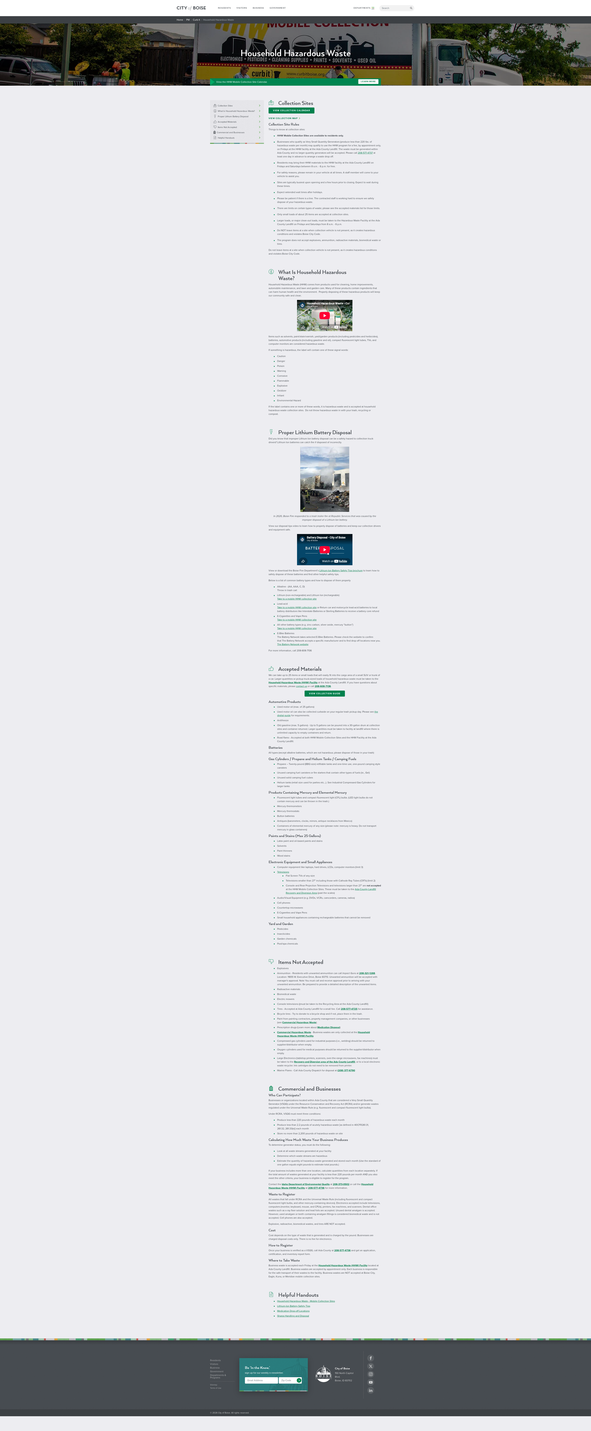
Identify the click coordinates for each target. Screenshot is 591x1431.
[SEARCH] (411, 8)
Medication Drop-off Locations (293, 1311)
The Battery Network (288, 644)
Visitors (241, 8)
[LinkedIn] (371, 1391)
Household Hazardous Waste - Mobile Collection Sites (306, 1301)
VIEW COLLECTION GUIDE (324, 693)
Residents (224, 8)
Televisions (283, 872)
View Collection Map (283, 118)
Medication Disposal (328, 1027)
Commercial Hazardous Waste (299, 1022)
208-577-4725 (349, 1008)
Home (180, 19)
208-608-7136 (323, 686)
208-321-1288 (367, 973)
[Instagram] (371, 1374)
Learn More (368, 81)
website (303, 644)
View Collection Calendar (291, 110)
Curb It (196, 19)
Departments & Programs (218, 1376)
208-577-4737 (365, 152)
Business (258, 8)
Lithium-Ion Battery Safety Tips (293, 1306)
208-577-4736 (316, 1188)
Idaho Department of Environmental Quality (306, 1184)
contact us (301, 686)
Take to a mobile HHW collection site (297, 598)
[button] (299, 1380)
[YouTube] (371, 1383)
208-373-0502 (341, 1184)
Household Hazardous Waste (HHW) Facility (342, 1265)
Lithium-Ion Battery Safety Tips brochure (341, 570)
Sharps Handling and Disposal (293, 1315)
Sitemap (213, 1385)
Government (278, 8)
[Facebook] (371, 1358)
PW (188, 19)
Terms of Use (215, 1388)
